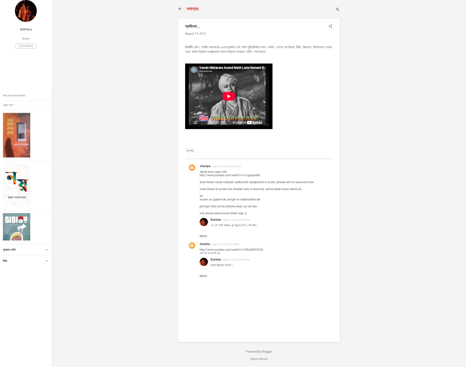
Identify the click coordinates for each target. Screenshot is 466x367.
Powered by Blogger (259, 351)
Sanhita (205, 244)
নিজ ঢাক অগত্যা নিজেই (14, 95)
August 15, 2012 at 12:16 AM (226, 166)
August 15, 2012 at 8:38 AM (236, 219)
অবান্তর (192, 8)
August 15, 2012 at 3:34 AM (225, 244)
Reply (203, 236)
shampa (205, 166)
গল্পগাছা (190, 150)
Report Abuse (259, 359)
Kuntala (216, 219)
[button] (330, 26)
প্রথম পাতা (8, 105)
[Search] (337, 9)
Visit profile (26, 46)
